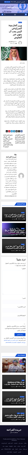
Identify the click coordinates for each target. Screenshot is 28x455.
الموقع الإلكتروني (21, 315)
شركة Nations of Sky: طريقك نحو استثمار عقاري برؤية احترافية (15, 384)
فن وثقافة (25, 449)
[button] (4, 14)
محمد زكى (14, 218)
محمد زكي (21, 443)
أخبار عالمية (10, 443)
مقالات (18, 413)
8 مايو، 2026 (20, 386)
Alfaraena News (7, 449)
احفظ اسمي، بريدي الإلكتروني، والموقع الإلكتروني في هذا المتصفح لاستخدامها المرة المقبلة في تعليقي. (15, 328)
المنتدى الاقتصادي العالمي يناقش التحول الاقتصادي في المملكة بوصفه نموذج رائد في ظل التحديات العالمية (20, 138)
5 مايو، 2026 (20, 403)
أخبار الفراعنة (4, 443)
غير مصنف (22, 413)
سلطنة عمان (22, 363)
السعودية (20, 22)
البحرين (19, 452)
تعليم (13, 449)
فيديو (2, 449)
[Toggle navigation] (15, 15)
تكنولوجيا (11, 446)
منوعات (20, 449)
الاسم (23, 298)
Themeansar (14, 440)
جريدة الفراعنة (14, 7)
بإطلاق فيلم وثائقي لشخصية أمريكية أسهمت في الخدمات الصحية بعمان (14, 368)
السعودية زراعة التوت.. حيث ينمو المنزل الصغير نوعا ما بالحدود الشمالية (14, 216)
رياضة (15, 446)
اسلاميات (15, 443)
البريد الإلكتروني (21, 306)
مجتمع (7, 446)
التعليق (23, 268)
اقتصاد (23, 380)
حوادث (18, 446)
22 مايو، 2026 (20, 370)
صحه (3, 446)
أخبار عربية (23, 446)
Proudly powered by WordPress (9, 439)
